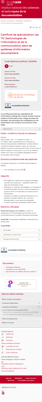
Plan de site (11, 380)
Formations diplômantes (10, 303)
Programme (7, 230)
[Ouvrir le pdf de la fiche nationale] (37, 28)
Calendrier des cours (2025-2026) (15, 269)
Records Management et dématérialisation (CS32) (17, 314)
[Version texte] (33, 28)
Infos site (8, 378)
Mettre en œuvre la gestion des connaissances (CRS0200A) (21, 312)
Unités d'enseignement (9, 319)
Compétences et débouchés (12, 235)
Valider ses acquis (8, 322)
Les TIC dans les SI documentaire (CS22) (15, 310)
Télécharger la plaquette (13, 267)
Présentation (7, 129)
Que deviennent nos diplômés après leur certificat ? (21, 271)
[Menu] (3, 2)
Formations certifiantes (23, 21)
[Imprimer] (31, 28)
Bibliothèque (18, 378)
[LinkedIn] (3, 391)
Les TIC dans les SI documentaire (12, 23)
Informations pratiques (11, 239)
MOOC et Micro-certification (11, 299)
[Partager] (39, 28)
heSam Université (31, 378)
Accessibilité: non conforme (26, 380)
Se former (10, 21)
